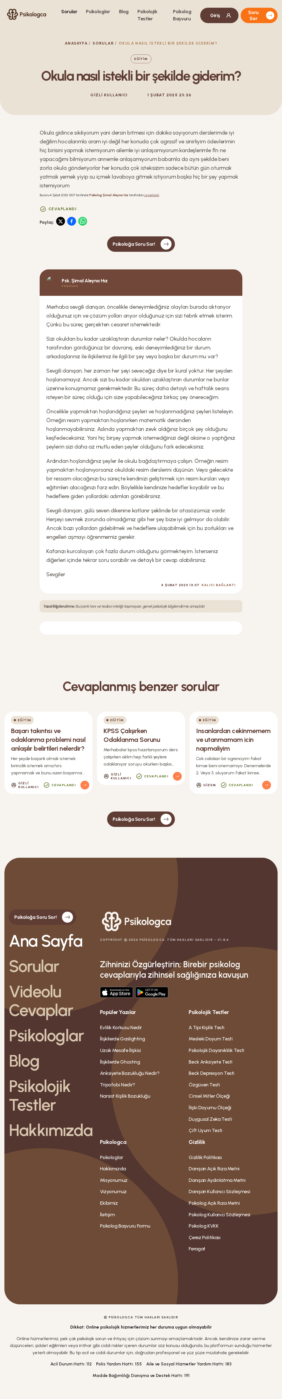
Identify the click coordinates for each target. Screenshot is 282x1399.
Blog (124, 12)
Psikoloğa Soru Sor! (134, 244)
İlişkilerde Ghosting (120, 1062)
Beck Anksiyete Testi (210, 1062)
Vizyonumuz (113, 1191)
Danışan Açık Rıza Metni (214, 1169)
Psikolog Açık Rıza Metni (214, 1203)
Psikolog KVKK (203, 1226)
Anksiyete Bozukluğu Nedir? (130, 1073)
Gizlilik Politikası (205, 1157)
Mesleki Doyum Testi (210, 1039)
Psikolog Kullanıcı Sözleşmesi (219, 1215)
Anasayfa (76, 43)
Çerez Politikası (204, 1237)
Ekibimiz (109, 1203)
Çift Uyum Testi (205, 1130)
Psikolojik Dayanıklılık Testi (216, 1050)
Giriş (215, 15)
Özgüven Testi (204, 1085)
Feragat (197, 1249)
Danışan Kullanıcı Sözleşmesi (219, 1191)
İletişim (107, 1215)
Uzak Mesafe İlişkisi (120, 1050)
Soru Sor (253, 15)
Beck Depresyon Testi (211, 1073)
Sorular (69, 12)
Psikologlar (98, 12)
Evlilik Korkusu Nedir (121, 1027)
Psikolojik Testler (39, 1095)
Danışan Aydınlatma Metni (217, 1180)
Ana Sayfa (45, 940)
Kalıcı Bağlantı (219, 585)
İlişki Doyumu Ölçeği (210, 1108)
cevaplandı (151, 195)
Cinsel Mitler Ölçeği (209, 1096)
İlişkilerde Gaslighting (122, 1039)
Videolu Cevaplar (41, 1001)
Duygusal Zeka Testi (210, 1119)
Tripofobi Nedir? (117, 1085)
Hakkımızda (50, 1130)
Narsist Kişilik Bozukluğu (125, 1096)
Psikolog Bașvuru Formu (125, 1226)
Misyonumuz (114, 1180)
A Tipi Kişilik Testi (206, 1027)
